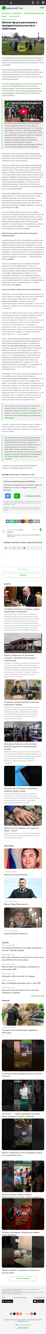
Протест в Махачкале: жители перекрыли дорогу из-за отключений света (22, 1153)
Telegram (9, 447)
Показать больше (23, 1278)
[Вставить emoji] (24, 548)
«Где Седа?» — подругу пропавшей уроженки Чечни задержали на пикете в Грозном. (21, 1114)
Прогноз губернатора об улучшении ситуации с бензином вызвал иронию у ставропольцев (20, 658)
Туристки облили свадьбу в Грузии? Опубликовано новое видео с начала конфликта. (22, 1195)
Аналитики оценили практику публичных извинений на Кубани (21, 703)
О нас (3, 1297)
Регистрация (23, 569)
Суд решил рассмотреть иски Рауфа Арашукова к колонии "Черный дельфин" (22, 948)
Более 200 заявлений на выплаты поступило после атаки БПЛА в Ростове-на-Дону (23, 958)
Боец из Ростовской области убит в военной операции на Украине (20, 991)
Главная (4, 16)
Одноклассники (35, 454)
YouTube (8, 459)
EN (6, 2)
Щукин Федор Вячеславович (16, 904)
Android (28, 438)
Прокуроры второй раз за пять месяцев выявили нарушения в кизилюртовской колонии (20, 746)
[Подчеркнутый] (14, 548)
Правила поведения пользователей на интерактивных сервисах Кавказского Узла (23, 1320)
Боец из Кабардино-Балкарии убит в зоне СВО (21, 983)
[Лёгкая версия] (11, 3)
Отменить (23, 575)
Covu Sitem (20, 530)
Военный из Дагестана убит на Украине (18, 976)
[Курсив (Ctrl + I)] (10, 548)
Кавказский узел (16, 84)
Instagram (15, 454)
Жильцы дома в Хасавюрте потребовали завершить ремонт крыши (21, 789)
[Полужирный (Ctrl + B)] (6, 548)
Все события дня (37, 996)
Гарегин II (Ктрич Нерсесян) (16, 933)
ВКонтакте (24, 454)
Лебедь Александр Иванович (16, 874)
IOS (33, 438)
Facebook (7, 454)
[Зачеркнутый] (19, 548)
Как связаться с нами (19, 1297)
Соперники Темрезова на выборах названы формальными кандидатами (22, 610)
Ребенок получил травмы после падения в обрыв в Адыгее (21, 829)
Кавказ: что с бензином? (12, 13)
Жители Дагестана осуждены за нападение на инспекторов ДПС (21, 967)
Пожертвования (39, 1297)
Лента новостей (14, 16)
